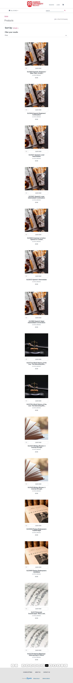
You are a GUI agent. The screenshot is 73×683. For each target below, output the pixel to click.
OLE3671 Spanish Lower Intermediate (36, 155)
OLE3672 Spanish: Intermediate (36, 279)
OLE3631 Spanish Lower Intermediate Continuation (36, 197)
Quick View (38, 68)
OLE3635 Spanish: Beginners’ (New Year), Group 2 (36, 72)
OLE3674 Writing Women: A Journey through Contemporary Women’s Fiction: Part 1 (36, 448)
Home (6, 16)
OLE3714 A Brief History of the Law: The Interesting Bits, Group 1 (36, 364)
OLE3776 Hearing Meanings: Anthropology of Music (36, 654)
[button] (36, 35)
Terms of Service (46, 678)
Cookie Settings (27, 672)
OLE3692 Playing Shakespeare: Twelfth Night (36, 529)
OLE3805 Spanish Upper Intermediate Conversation (36, 321)
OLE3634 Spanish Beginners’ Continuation (36, 114)
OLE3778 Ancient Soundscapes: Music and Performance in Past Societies (37, 613)
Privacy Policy (36, 678)
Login (58, 4)
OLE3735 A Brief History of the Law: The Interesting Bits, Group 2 (36, 406)
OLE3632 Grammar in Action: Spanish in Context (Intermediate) (36, 239)
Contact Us (46, 672)
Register (51, 4)
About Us (37, 672)
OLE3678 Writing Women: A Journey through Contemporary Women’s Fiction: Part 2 (36, 490)
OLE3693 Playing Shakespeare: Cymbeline (36, 571)
